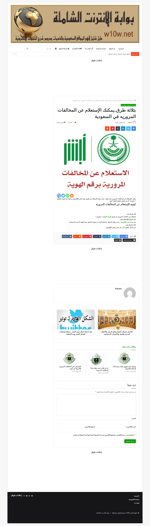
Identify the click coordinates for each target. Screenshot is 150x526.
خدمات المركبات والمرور (120, 100)
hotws (130, 122)
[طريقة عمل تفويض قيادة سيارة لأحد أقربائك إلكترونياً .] (124, 358)
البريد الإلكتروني (130, 427)
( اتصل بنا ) (88, 48)
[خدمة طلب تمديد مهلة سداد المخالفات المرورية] (96, 359)
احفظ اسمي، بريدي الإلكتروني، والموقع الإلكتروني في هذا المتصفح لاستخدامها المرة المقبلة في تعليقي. (103, 435)
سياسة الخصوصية (134, 499)
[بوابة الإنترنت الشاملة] (75, 24)
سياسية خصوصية (101, 48)
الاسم (133, 418)
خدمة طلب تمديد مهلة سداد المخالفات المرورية (99, 369)
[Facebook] (59, 196)
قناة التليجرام (76, 48)
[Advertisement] (96, 77)
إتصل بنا (136, 503)
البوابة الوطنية (107, 217)
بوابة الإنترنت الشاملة (102, 513)
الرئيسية (121, 48)
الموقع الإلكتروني (90, 427)
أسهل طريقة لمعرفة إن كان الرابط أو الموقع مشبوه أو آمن (112, 54)
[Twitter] (63, 196)
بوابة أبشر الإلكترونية (127, 222)
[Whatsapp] (67, 196)
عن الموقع (112, 48)
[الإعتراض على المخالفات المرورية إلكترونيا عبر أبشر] (69, 358)
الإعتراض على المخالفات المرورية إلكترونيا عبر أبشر (70, 367)
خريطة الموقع (63, 48)
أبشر (123, 227)
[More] (72, 196)
